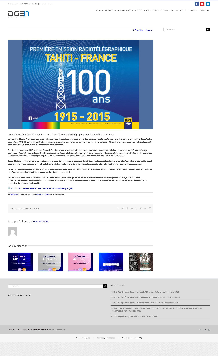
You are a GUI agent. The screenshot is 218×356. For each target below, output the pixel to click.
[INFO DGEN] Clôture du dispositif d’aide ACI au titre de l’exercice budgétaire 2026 (145, 303)
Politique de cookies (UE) (132, 338)
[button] (208, 10)
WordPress (52, 329)
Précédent (139, 30)
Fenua (47, 194)
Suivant (149, 30)
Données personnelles (106, 338)
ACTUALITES (40, 194)
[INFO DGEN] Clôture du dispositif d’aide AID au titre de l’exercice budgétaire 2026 (145, 292)
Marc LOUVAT (15, 194)
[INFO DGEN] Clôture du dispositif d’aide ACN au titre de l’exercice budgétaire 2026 (146, 297)
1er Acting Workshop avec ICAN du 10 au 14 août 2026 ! (135, 316)
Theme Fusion (60, 329)
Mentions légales (83, 338)
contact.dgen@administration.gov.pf (41, 4)
